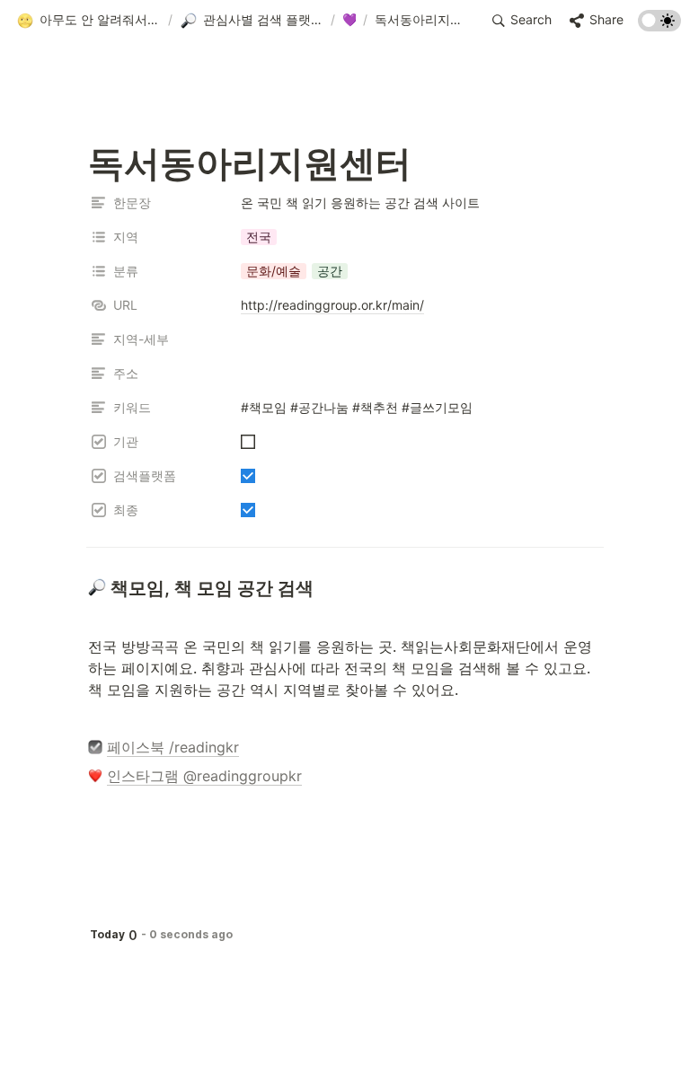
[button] (88, 20)
